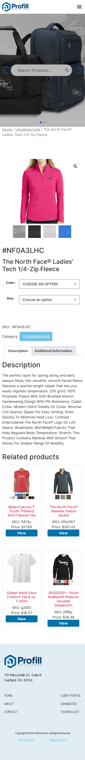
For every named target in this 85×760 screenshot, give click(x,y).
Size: (10, 298)
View (21, 533)
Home (7, 129)
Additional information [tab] (53, 351)
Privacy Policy (58, 740)
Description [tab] (18, 351)
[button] (79, 6)
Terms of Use (26, 740)
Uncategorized (27, 129)
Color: (10, 282)
